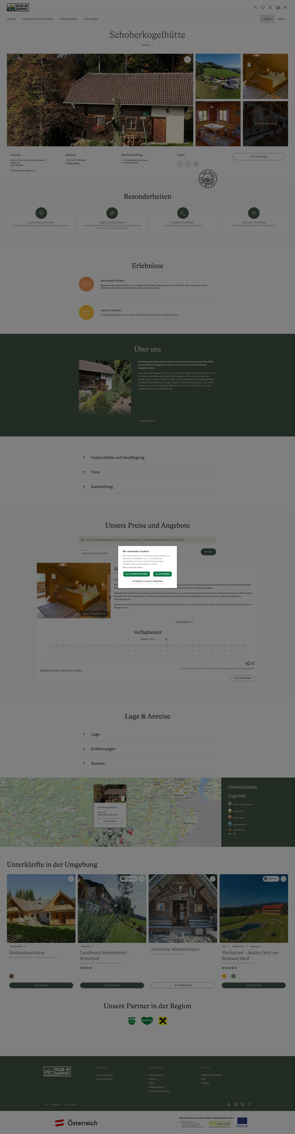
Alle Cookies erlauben (137, 574)
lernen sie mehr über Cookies (132, 567)
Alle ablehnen (162, 574)
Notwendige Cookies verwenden (147, 581)
